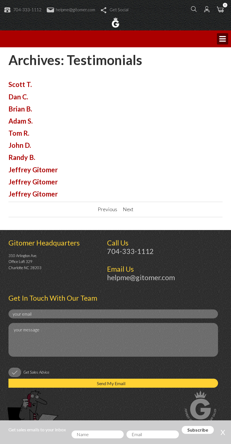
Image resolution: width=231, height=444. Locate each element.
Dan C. (18, 97)
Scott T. (20, 84)
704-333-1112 (27, 9)
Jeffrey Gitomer (33, 170)
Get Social (119, 9)
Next (128, 209)
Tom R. (18, 133)
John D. (19, 145)
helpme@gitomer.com (75, 9)
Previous (107, 209)
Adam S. (20, 121)
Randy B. (21, 157)
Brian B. (20, 109)
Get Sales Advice (36, 372)
